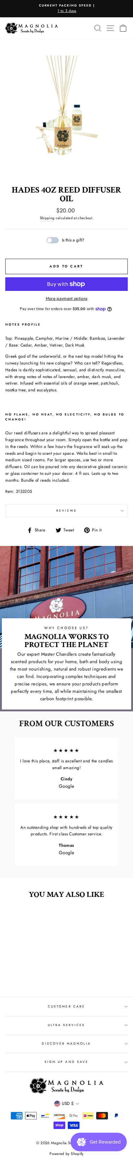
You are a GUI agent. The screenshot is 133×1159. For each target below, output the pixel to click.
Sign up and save (66, 1061)
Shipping (47, 217)
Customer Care (66, 1006)
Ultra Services (66, 1025)
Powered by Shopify (66, 1154)
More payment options (67, 298)
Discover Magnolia (66, 1043)
